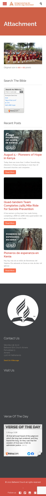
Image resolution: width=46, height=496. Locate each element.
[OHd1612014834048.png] (23, 53)
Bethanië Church (18, 482)
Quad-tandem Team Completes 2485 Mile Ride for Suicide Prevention (21, 205)
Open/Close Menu (5, 3)
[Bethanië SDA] (24, 3)
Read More (9, 172)
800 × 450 (21, 68)
